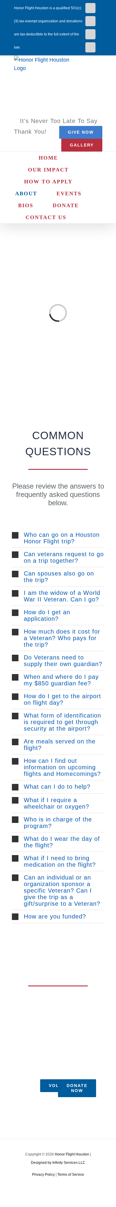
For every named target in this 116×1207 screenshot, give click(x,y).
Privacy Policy (43, 1174)
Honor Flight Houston (72, 1154)
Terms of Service (70, 1174)
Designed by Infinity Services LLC (58, 1163)
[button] (88, 217)
